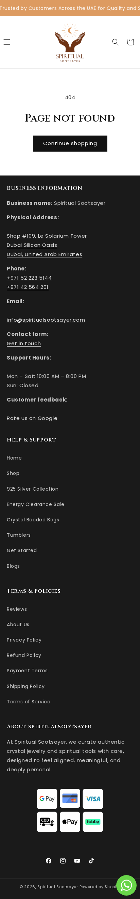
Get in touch (24, 343)
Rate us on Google (32, 418)
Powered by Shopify (100, 886)
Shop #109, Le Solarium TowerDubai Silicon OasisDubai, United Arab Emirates (47, 245)
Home (14, 457)
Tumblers (19, 535)
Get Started (22, 550)
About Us (18, 624)
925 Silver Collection (33, 489)
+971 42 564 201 (28, 287)
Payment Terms (27, 670)
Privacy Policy (24, 639)
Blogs (13, 566)
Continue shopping (70, 143)
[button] (115, 42)
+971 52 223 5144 (29, 277)
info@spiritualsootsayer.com (46, 319)
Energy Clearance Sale (36, 504)
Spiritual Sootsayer (57, 886)
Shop (13, 473)
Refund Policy (24, 655)
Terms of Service (29, 701)
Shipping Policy (26, 686)
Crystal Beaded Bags (33, 519)
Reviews (17, 609)
